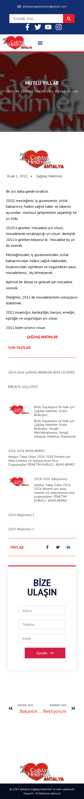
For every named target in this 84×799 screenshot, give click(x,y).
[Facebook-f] (27, 27)
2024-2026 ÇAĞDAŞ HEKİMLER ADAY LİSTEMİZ (41, 372)
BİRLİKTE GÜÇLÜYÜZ (23, 387)
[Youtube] (48, 27)
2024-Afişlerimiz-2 (21, 515)
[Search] (69, 18)
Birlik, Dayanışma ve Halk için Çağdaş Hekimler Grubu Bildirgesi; (54, 411)
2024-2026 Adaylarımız (50, 479)
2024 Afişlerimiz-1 (21, 529)
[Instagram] (59, 27)
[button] (40, 43)
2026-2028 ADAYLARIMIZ (26, 451)
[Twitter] (38, 27)
